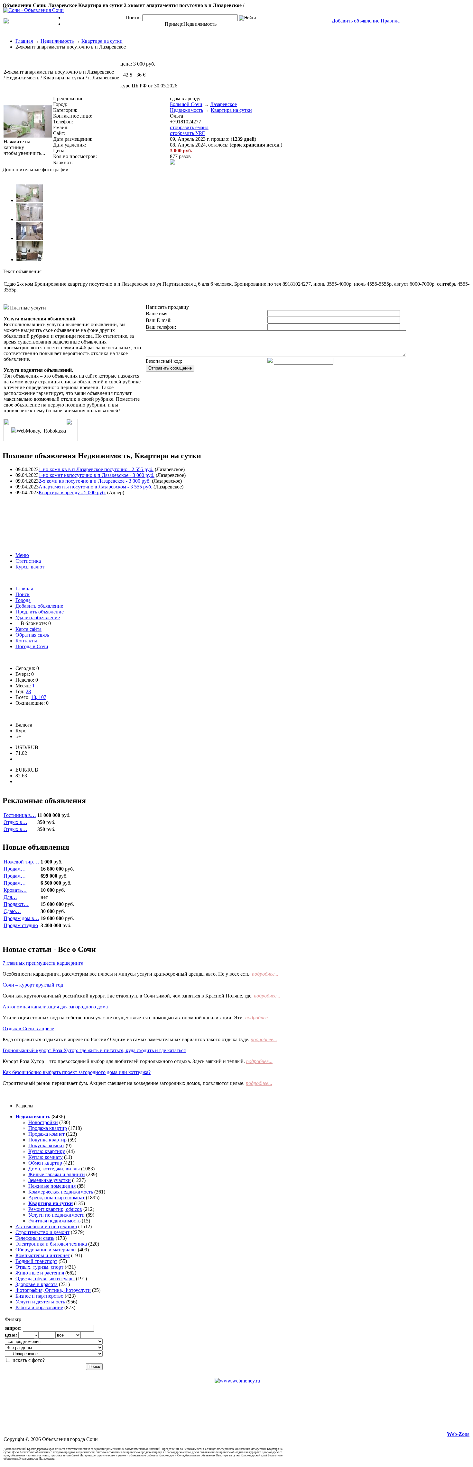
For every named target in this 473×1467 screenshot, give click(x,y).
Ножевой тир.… (21, 861)
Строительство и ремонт (42, 1232)
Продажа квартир (47, 1128)
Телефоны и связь (34, 1238)
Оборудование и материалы (46, 1249)
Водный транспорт (36, 1261)
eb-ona (458, 1434)
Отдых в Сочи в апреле (28, 1028)
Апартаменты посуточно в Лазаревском (95, 486)
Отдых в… (15, 822)
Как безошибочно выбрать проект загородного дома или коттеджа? (77, 1072)
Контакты (26, 640)
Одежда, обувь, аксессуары (45, 1278)
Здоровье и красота (36, 1284)
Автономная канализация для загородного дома (55, 1006)
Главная (24, 41)
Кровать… (15, 890)
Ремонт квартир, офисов (55, 1209)
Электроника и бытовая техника (51, 1244)
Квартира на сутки (102, 41)
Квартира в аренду (72, 492)
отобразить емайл (189, 127)
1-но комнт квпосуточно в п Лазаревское (96, 475)
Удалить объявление (37, 617)
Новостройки (43, 1122)
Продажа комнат (46, 1134)
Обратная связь (32, 635)
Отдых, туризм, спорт (39, 1267)
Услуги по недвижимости (56, 1215)
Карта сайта (28, 629)
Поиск (22, 594)
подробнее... (265, 974)
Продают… (16, 904)
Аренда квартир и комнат (56, 1197)
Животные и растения (39, 1272)
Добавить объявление (39, 606)
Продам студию (21, 925)
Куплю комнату (45, 1157)
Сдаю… (12, 911)
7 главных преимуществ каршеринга (43, 963)
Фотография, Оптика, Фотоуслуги (53, 1290)
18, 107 (38, 697)
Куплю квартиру (46, 1151)
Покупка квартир (47, 1139)
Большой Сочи (186, 104)
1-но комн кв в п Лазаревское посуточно (96, 469)
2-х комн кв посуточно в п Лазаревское (95, 481)
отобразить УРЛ (187, 133)
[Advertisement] (120, 515)
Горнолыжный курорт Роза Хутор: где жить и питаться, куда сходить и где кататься (94, 1050)
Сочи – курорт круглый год (33, 985)
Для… (10, 897)
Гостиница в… (20, 815)
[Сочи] (33, 10)
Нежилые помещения (52, 1186)
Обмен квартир (45, 1163)
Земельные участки (49, 1180)
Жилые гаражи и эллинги (56, 1174)
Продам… (15, 869)
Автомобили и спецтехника (46, 1226)
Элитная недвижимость (54, 1220)
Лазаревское (223, 104)
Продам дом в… (21, 918)
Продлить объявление (39, 611)
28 (28, 691)
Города (23, 600)
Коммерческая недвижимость (60, 1191)
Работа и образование (39, 1307)
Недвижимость (200, 24)
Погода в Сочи (31, 646)
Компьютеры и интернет (42, 1255)
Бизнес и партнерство (39, 1296)
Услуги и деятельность (40, 1301)
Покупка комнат (46, 1145)
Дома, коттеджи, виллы (54, 1168)
